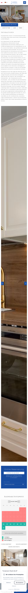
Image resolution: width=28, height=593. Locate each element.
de (6, 2)
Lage (14, 27)
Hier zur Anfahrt (7, 481)
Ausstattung (6, 27)
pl (3, 2)
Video (20, 27)
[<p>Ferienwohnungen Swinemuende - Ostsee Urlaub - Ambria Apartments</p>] (14, 1)
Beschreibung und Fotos (9, 24)
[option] (14, 284)
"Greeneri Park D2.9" (9, 571)
